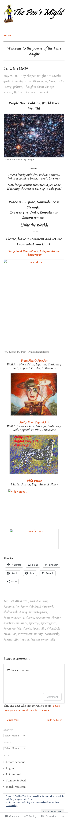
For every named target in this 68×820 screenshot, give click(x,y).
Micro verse (40, 81)
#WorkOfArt (54, 628)
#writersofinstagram (16, 639)
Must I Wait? (12, 720)
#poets (27, 628)
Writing (18, 92)
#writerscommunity (30, 634)
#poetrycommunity (15, 623)
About (7, 35)
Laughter (18, 81)
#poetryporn (48, 623)
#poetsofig (39, 628)
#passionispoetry (13, 617)
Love (28, 81)
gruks (6, 81)
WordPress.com (16, 787)
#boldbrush (10, 612)
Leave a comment (37, 92)
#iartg (23, 612)
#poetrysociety (12, 628)
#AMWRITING (19, 601)
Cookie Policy (11, 805)
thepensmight (36, 76)
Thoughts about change (39, 87)
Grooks (56, 76)
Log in (10, 768)
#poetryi (34, 623)
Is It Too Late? (54, 720)
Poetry (7, 87)
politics (17, 87)
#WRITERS (9, 634)
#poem (30, 617)
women (7, 92)
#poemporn (43, 617)
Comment (52, 696)
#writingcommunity (43, 639)
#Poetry (56, 617)
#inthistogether (38, 612)
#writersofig (51, 634)
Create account (15, 762)
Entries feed (13, 774)
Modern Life (56, 81)
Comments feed (16, 780)
